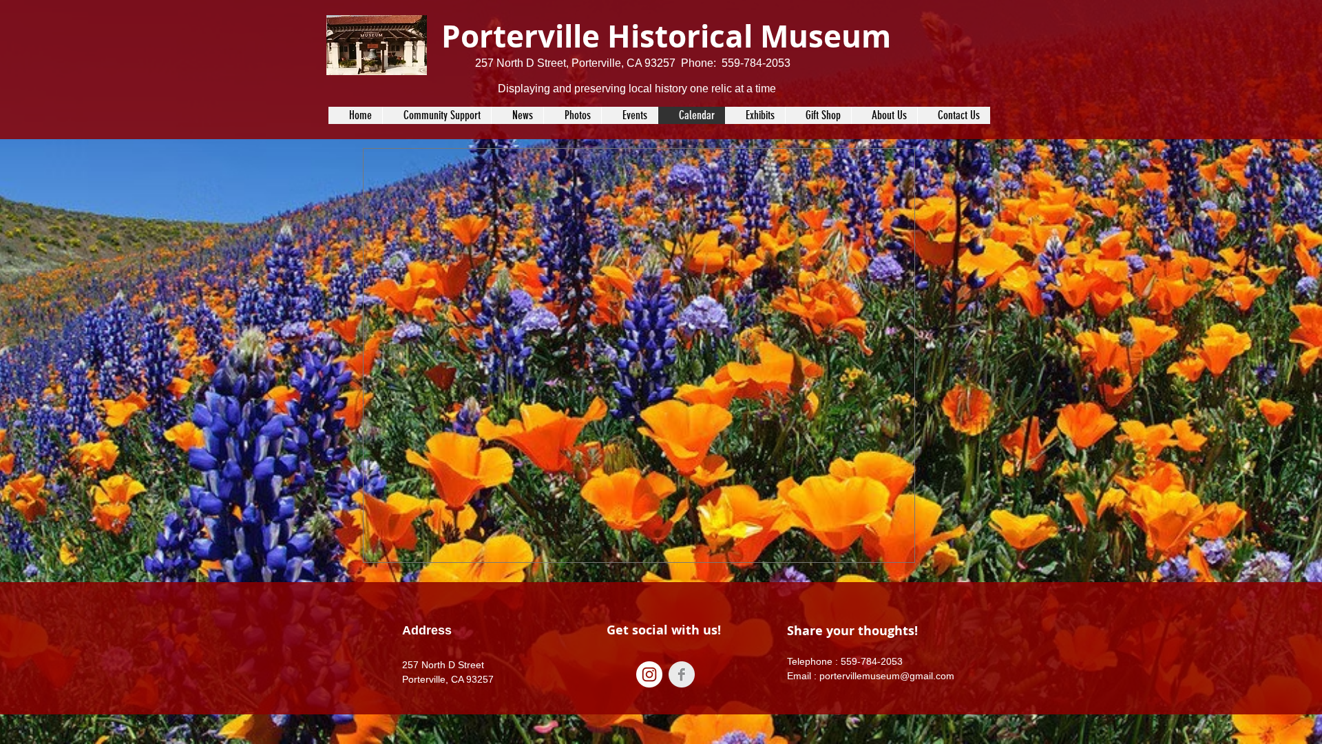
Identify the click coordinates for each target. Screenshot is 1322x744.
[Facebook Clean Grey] (682, 674)
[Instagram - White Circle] (649, 674)
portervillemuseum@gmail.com (886, 675)
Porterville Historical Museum (666, 36)
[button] (629, 115)
